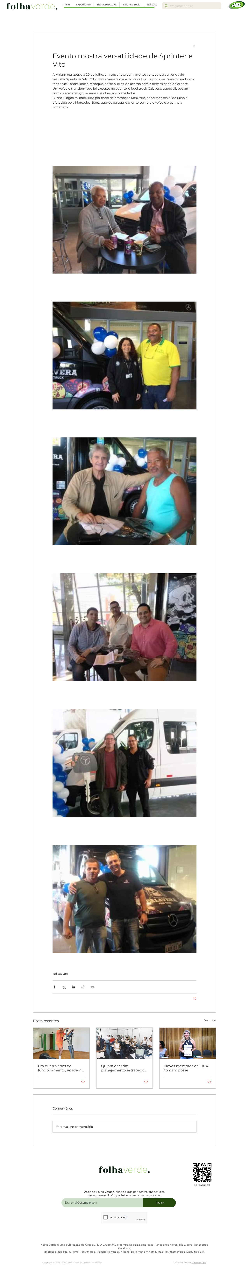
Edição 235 (56, 20)
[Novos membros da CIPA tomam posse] (188, 1043)
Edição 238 (123, 20)
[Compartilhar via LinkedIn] (73, 987)
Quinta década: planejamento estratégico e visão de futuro (123, 1068)
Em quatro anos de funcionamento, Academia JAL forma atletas (61, 1068)
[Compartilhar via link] (83, 987)
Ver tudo (210, 1020)
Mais (187, 20)
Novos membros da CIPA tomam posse (186, 1068)
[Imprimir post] (92, 987)
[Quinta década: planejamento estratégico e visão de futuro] (124, 1043)
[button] (83, 4)
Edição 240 (168, 20)
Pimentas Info (199, 1262)
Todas (37, 20)
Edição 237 (101, 20)
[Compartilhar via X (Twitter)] (64, 987)
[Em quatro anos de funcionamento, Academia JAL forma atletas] (61, 1043)
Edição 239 (146, 20)
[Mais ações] (194, 46)
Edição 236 (78, 20)
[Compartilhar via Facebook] (54, 987)
